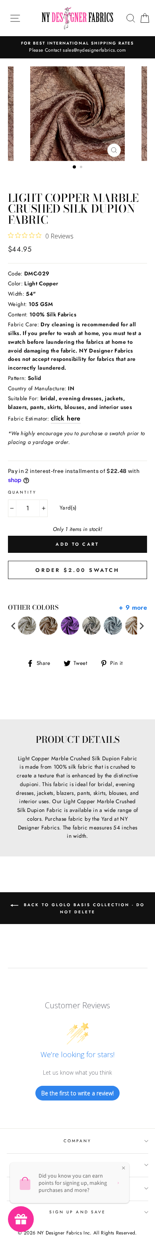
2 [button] (82, 168)
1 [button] (75, 167)
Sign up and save (77, 1212)
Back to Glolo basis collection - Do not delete (83, 908)
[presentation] (13, 626)
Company (77, 1141)
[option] (77, 47)
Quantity (22, 492)
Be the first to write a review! (77, 1093)
